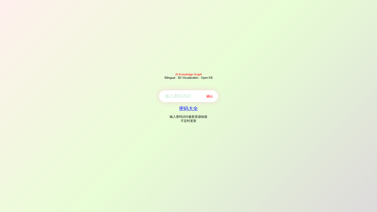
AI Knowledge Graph (188, 74)
